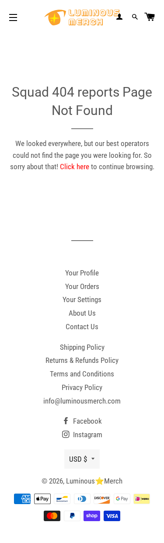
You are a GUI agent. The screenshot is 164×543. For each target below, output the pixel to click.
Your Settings (82, 299)
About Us (82, 313)
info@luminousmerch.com (82, 401)
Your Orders (82, 286)
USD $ (78, 459)
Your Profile (82, 272)
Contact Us (82, 326)
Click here (74, 166)
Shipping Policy (82, 347)
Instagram (86, 434)
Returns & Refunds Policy (82, 360)
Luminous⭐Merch (94, 481)
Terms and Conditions (82, 373)
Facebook (86, 421)
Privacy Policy (82, 387)
